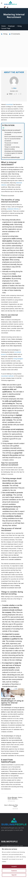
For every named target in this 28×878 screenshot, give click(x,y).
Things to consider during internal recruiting (11, 148)
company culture (8, 460)
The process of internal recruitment (11, 144)
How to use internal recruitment (13, 136)
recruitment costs (14, 672)
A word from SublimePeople (11, 157)
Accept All (14, 866)
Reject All (14, 875)
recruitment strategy (17, 255)
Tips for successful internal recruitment (12, 139)
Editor (14, 88)
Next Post (15, 808)
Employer (11, 26)
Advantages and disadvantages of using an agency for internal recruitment (13, 153)
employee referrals (13, 209)
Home (3, 26)
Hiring (19, 26)
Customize (14, 870)
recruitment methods (7, 376)
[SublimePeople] (10, 3)
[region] (14, 862)
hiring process (7, 274)
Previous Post (12, 801)
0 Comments (15, 34)
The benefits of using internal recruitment (12, 133)
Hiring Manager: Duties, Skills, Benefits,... (15, 798)
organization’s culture (12, 248)
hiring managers (18, 358)
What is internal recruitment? (11, 130)
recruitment (9, 104)
